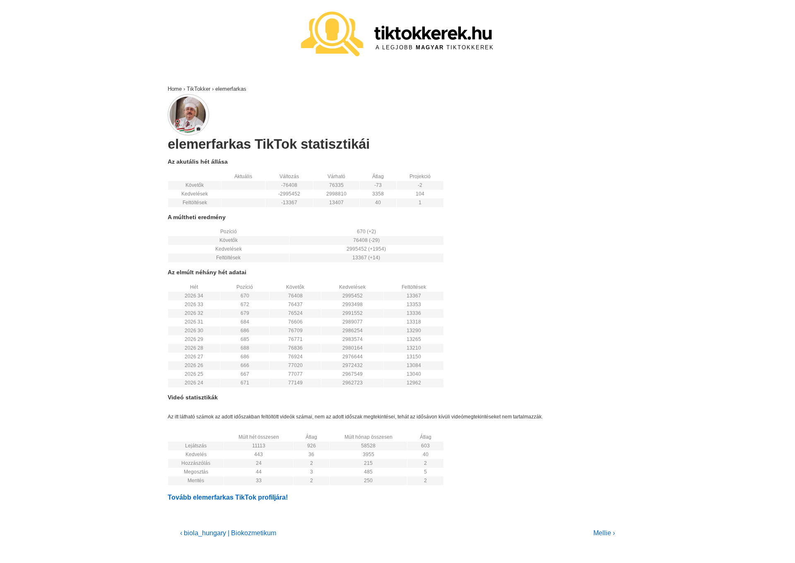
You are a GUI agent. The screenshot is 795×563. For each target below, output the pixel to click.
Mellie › (604, 532)
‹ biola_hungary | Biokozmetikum (228, 532)
